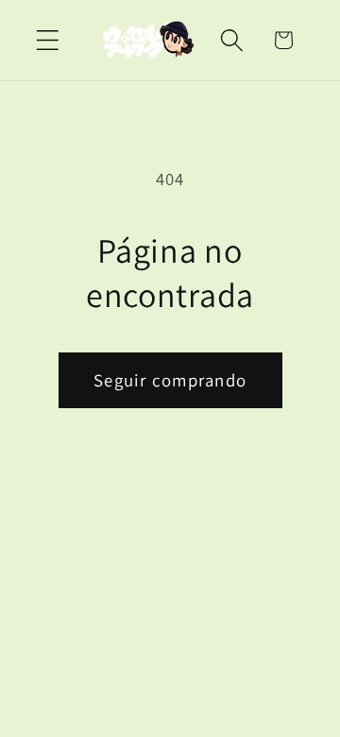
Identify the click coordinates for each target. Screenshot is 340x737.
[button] (48, 40)
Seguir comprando (170, 379)
